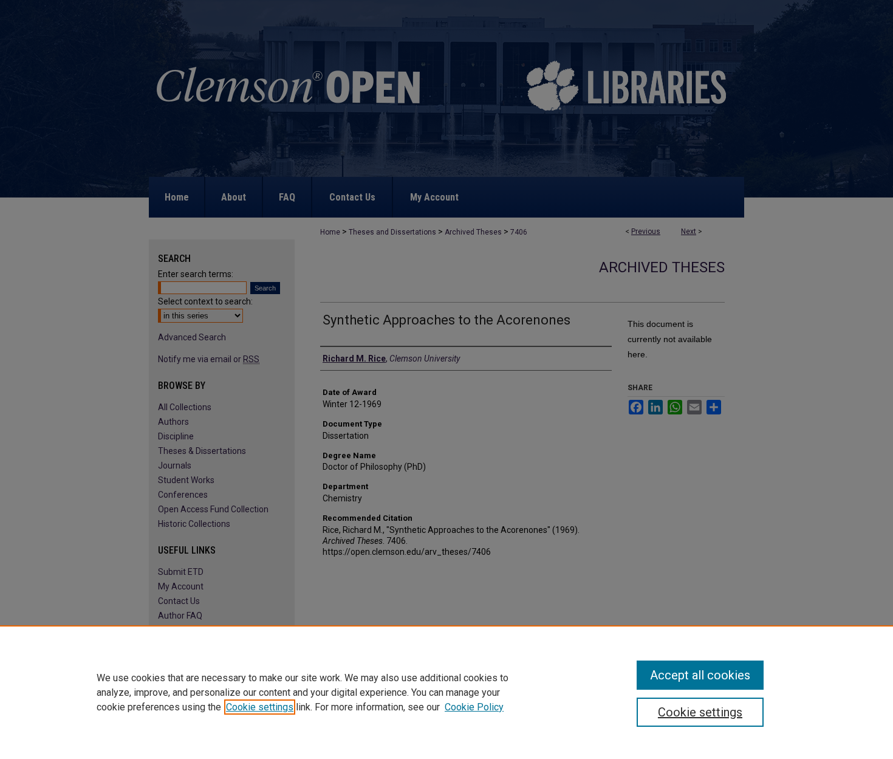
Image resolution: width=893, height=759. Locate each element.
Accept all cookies (700, 675)
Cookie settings (259, 707)
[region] (446, 692)
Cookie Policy (474, 707)
